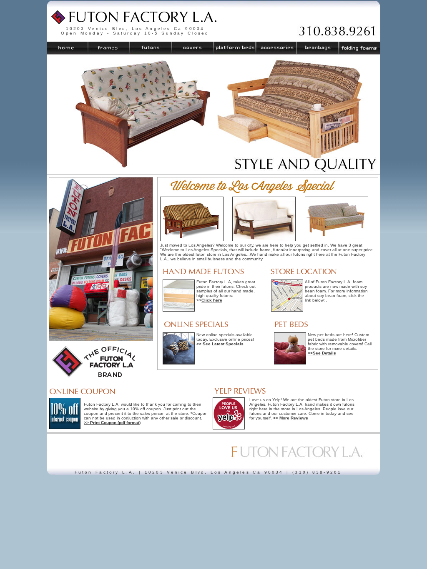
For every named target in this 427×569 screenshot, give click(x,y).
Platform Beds (235, 48)
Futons (151, 48)
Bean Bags (317, 48)
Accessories (276, 48)
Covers (193, 48)
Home (67, 48)
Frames (109, 48)
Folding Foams (359, 48)
